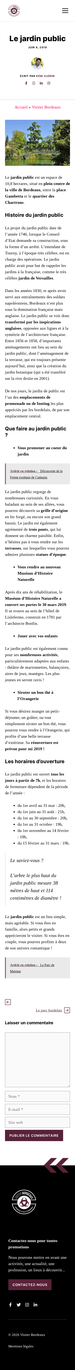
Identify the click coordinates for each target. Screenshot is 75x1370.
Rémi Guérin (45, 76)
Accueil (21, 107)
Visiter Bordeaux (46, 107)
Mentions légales (21, 1346)
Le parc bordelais (49, 1010)
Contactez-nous (29, 1285)
